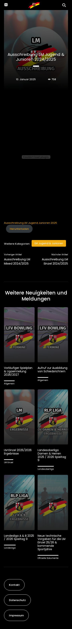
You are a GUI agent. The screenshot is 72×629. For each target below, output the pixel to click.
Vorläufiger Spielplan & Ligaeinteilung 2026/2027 (18, 371)
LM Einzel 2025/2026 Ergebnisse (18, 452)
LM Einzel (8, 462)
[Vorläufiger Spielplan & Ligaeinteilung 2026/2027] (19, 334)
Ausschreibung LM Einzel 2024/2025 (55, 261)
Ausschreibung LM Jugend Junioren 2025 (30, 223)
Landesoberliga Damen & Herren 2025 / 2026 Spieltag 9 (52, 455)
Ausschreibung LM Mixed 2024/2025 (17, 261)
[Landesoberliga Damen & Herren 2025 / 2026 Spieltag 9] (53, 417)
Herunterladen (19, 229)
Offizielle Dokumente (48, 558)
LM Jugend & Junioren (49, 243)
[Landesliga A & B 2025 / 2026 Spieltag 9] (19, 502)
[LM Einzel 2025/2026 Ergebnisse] (19, 417)
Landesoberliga (46, 469)
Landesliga (10, 547)
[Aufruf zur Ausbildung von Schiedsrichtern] (53, 334)
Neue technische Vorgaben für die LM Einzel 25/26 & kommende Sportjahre (51, 542)
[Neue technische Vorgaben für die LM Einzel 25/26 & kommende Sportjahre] (53, 502)
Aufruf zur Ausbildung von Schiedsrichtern (52, 369)
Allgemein (9, 383)
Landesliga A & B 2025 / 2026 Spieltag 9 (19, 537)
